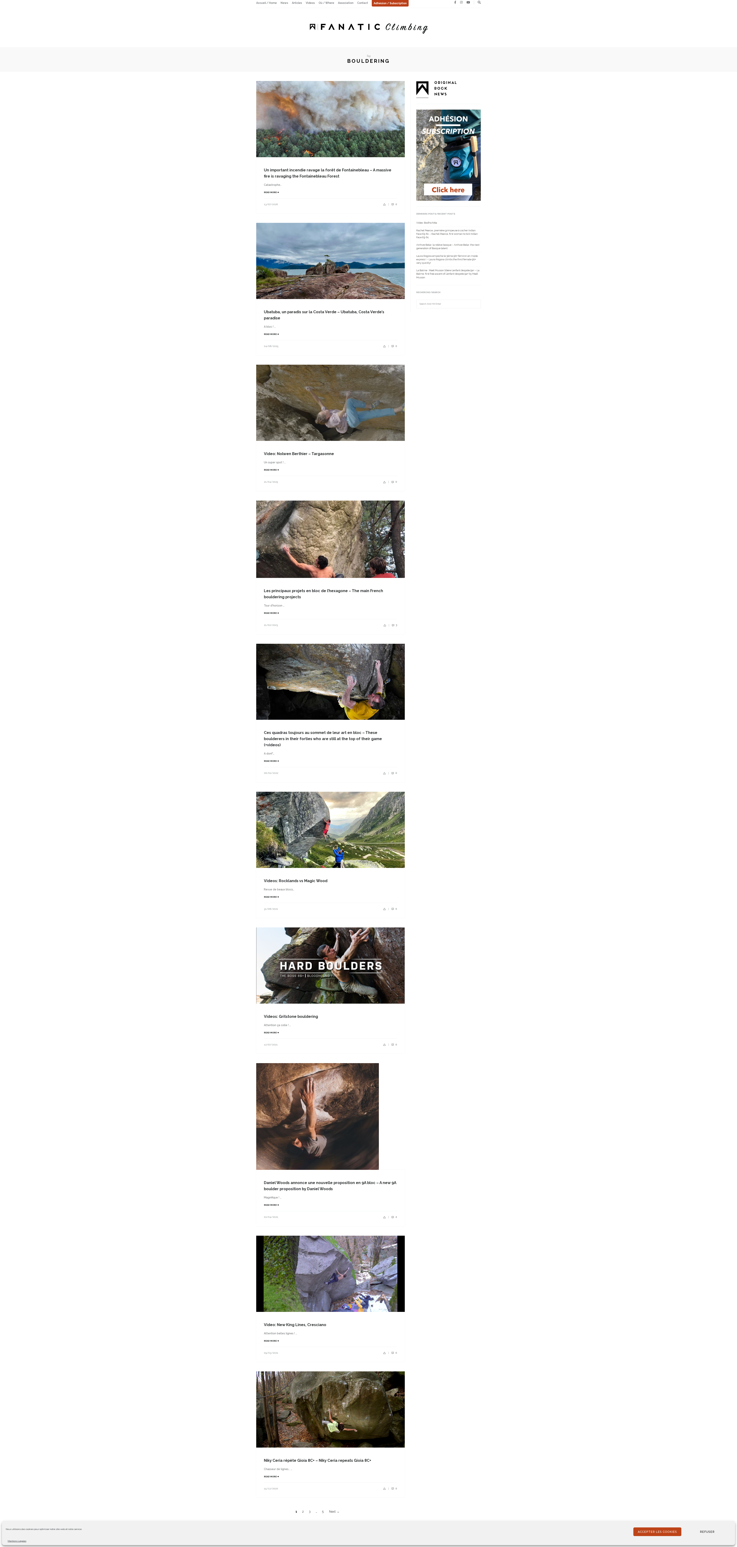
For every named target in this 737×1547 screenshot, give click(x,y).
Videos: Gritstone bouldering (291, 1016)
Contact (362, 2)
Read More (270, 192)
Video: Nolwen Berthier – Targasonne (299, 453)
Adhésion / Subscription (390, 3)
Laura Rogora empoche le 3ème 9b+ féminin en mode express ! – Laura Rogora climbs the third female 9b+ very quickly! (447, 259)
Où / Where (326, 2)
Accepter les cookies (657, 1532)
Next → (334, 1511)
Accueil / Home (266, 2)
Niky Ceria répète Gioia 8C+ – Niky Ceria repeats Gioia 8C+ (317, 1460)
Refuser (707, 1532)
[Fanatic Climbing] (368, 27)
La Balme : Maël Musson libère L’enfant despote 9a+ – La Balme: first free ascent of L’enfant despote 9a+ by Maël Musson (447, 274)
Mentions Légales (17, 1541)
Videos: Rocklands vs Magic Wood (295, 880)
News (284, 2)
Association (345, 2)
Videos (310, 2)
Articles (297, 2)
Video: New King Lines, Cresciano (295, 1324)
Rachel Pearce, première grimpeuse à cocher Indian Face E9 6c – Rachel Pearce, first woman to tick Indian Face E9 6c (447, 234)
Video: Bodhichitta (426, 222)
